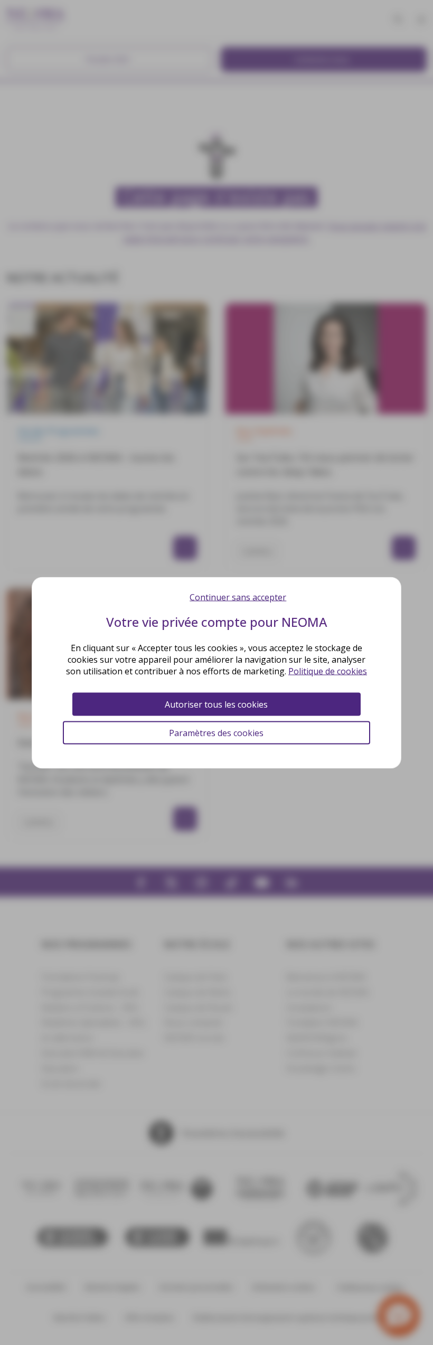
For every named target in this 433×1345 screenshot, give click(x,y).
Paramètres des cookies (216, 732)
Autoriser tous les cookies (216, 704)
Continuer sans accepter (238, 597)
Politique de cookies (327, 670)
